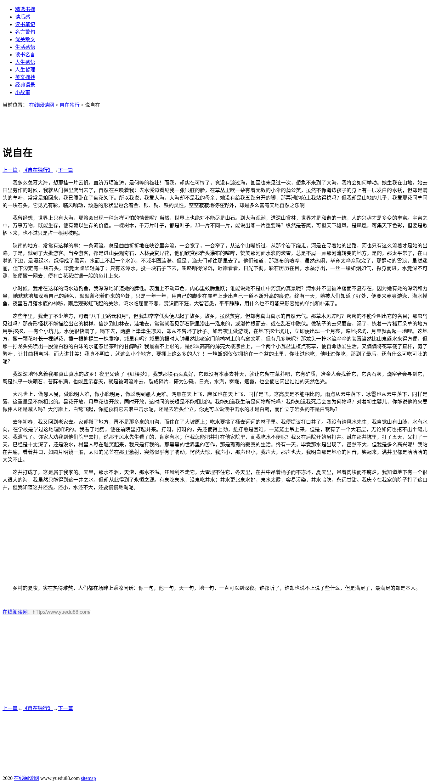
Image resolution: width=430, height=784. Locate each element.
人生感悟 (25, 62)
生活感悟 (25, 47)
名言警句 (25, 32)
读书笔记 (25, 24)
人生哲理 (25, 69)
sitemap (88, 778)
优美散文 (25, 39)
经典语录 (25, 84)
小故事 (22, 92)
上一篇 (10, 170)
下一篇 (65, 170)
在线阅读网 (41, 105)
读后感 (22, 17)
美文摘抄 (25, 77)
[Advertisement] (215, 122)
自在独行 (69, 105)
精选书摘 (25, 9)
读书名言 (25, 54)
